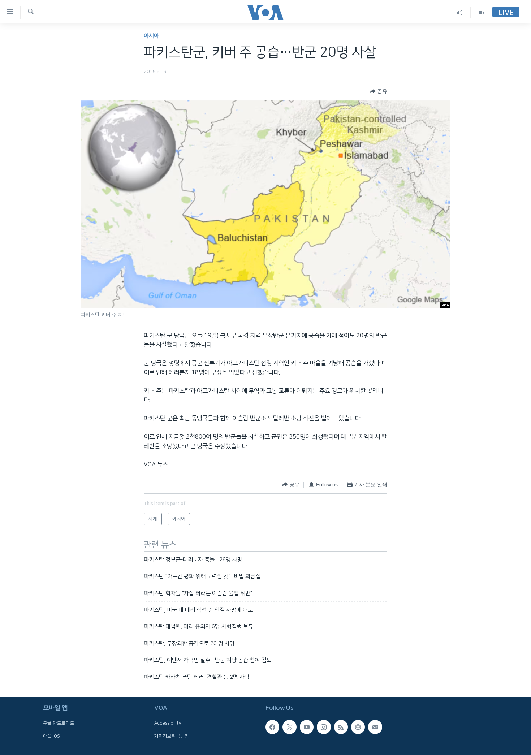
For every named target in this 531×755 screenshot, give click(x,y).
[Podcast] (358, 727)
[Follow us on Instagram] (324, 727)
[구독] (375, 727)
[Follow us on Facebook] (272, 727)
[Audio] (460, 12)
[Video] (481, 12)
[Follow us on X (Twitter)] (289, 727)
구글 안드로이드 (58, 723)
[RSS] (341, 727)
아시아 (151, 36)
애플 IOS (51, 736)
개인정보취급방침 (171, 736)
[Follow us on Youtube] (307, 727)
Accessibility (167, 723)
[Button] (378, 91)
